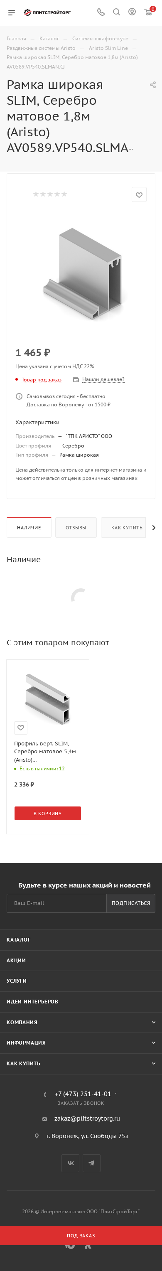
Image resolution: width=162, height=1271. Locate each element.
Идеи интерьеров (33, 1001)
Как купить (127, 528)
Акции (16, 960)
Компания (22, 1022)
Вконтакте (70, 1163)
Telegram (92, 1163)
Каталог (19, 940)
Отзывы (76, 528)
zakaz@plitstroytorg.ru (87, 1118)
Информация (26, 1043)
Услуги (17, 981)
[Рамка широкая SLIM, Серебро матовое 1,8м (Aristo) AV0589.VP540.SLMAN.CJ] (81, 274)
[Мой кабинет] (132, 13)
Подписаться (131, 903)
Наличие (29, 528)
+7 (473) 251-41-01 (83, 1094)
